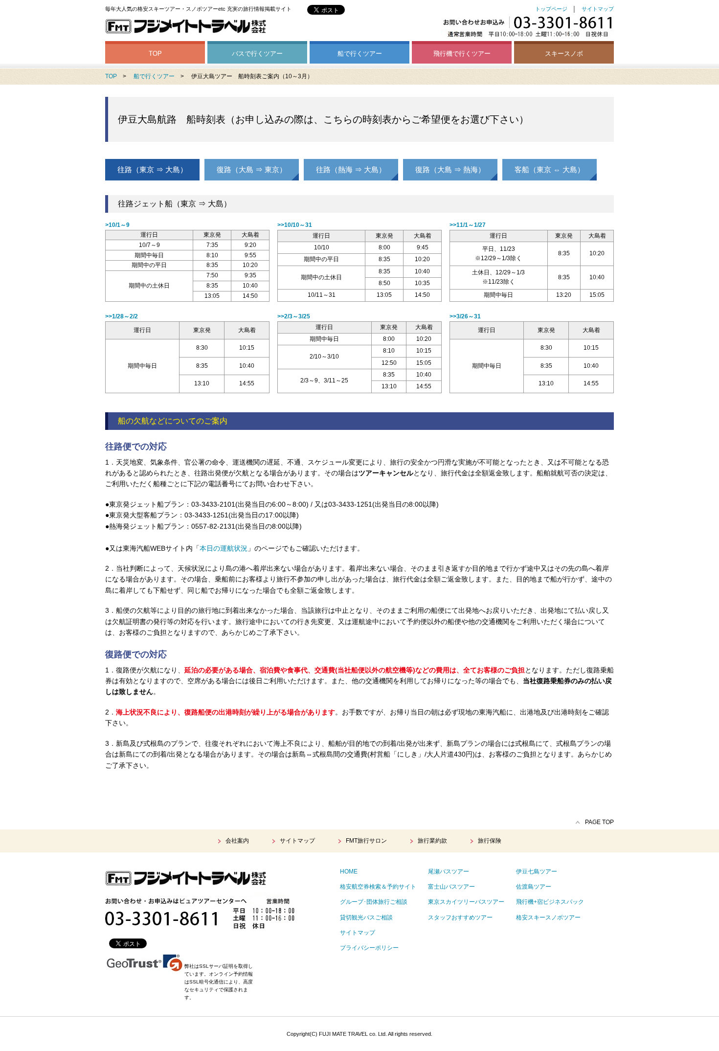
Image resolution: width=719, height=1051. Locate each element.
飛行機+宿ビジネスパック (550, 901)
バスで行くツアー (257, 53)
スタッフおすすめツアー (460, 917)
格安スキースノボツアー (548, 917)
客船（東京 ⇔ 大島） (549, 169)
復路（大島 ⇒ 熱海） (450, 169)
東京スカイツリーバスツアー (466, 901)
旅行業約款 (432, 840)
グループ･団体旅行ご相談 (373, 901)
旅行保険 (489, 840)
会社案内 (237, 840)
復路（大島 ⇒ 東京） (252, 169)
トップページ (551, 9)
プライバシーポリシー (369, 947)
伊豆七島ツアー (536, 871)
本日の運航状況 (223, 548)
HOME (349, 871)
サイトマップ (598, 9)
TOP (155, 53)
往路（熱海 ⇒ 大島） (351, 169)
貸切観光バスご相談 (366, 917)
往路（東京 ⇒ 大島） (152, 169)
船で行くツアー (359, 53)
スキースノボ (564, 53)
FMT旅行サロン (366, 840)
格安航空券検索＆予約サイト (378, 886)
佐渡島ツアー (533, 886)
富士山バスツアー (451, 886)
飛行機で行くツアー (462, 53)
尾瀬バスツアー (448, 871)
